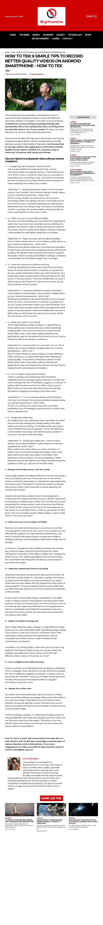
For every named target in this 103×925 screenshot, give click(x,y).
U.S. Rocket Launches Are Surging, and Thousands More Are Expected (82, 125)
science (73, 122)
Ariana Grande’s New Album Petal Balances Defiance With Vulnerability (82, 173)
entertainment (76, 170)
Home (7, 52)
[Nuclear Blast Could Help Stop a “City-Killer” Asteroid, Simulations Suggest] (83, 809)
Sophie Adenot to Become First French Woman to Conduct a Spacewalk (83, 141)
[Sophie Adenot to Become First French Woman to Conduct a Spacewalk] (51, 809)
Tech (13, 52)
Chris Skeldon (37, 74)
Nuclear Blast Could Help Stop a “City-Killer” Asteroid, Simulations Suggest (83, 158)
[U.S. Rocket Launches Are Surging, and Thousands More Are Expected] (19, 809)
